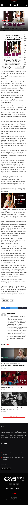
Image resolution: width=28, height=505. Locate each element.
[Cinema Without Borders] (14, 5)
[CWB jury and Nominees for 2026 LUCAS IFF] (14, 378)
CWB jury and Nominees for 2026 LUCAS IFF (12, 387)
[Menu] (2, 5)
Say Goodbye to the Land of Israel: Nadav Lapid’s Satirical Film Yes (13, 458)
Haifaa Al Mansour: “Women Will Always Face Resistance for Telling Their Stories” (12, 408)
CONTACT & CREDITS (10, 490)
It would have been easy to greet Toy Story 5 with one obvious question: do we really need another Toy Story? (14, 448)
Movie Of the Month (15, 488)
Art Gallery (19, 490)
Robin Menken (11, 313)
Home (7, 488)
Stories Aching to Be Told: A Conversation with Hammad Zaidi (13, 453)
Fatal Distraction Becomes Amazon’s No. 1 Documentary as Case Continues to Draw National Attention (13, 365)
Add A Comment (14, 416)
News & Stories (5, 20)
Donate (14, 1)
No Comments (5, 28)
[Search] (26, 5)
